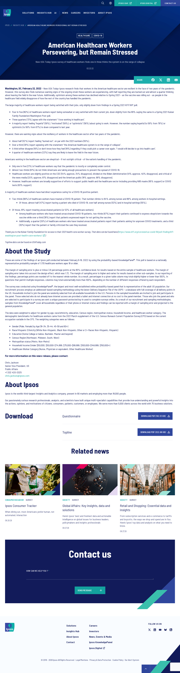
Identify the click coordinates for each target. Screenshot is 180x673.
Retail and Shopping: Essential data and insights (145, 508)
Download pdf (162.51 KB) (153, 416)
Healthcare (84, 35)
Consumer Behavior (14, 500)
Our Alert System (132, 660)
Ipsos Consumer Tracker (21, 506)
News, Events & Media (100, 636)
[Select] (110, 3)
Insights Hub (44, 12)
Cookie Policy (117, 660)
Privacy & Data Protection (100, 660)
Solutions (28, 12)
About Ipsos (105, 12)
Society (66, 500)
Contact (70, 642)
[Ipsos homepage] (7, 12)
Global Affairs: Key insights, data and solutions (86, 508)
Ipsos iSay (123, 3)
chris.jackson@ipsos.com (17, 375)
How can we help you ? (37, 571)
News (65, 12)
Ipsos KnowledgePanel (100, 642)
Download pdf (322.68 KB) (153, 432)
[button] (103, 3)
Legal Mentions (82, 660)
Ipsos (7, 25)
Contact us (170, 3)
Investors (89, 12)
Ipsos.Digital (146, 3)
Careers (76, 12)
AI (55, 12)
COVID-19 (98, 35)
